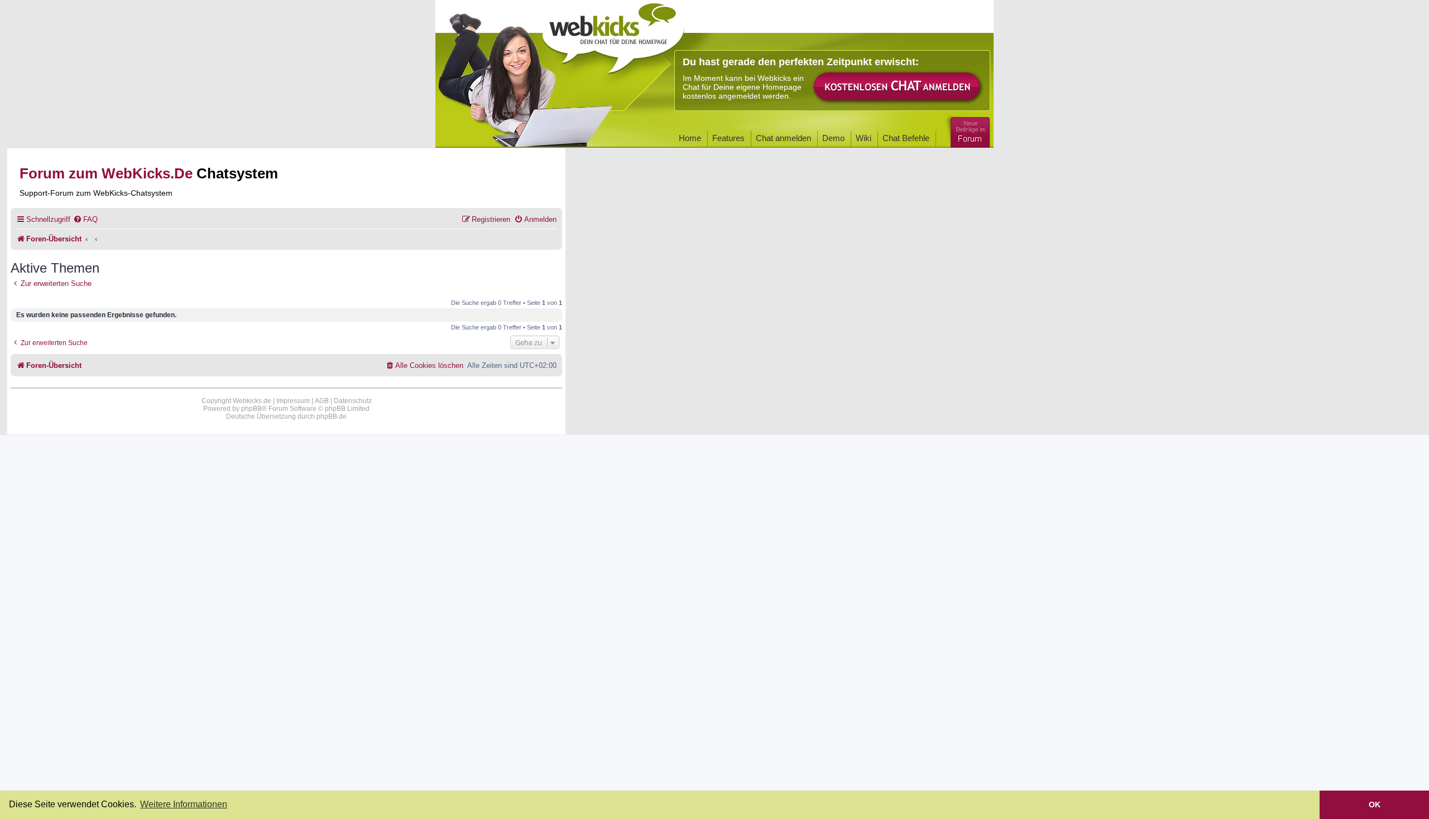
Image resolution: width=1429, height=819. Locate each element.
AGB (322, 401)
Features (728, 138)
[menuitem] (85, 219)
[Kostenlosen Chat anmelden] (898, 87)
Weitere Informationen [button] (183, 804)
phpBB (251, 409)
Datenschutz (353, 401)
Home (690, 138)
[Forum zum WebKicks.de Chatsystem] (968, 130)
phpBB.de (332, 416)
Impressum (293, 401)
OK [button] (1374, 804)
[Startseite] (613, 34)
